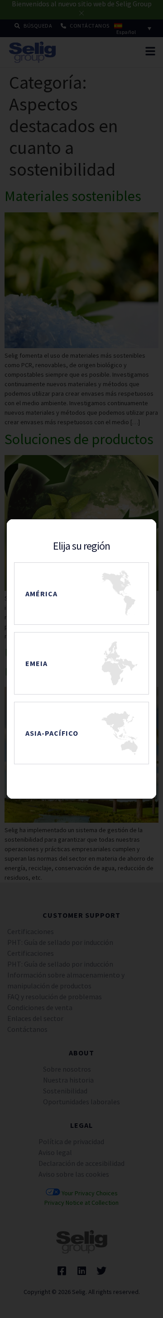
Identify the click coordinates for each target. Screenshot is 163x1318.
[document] (81, 659)
